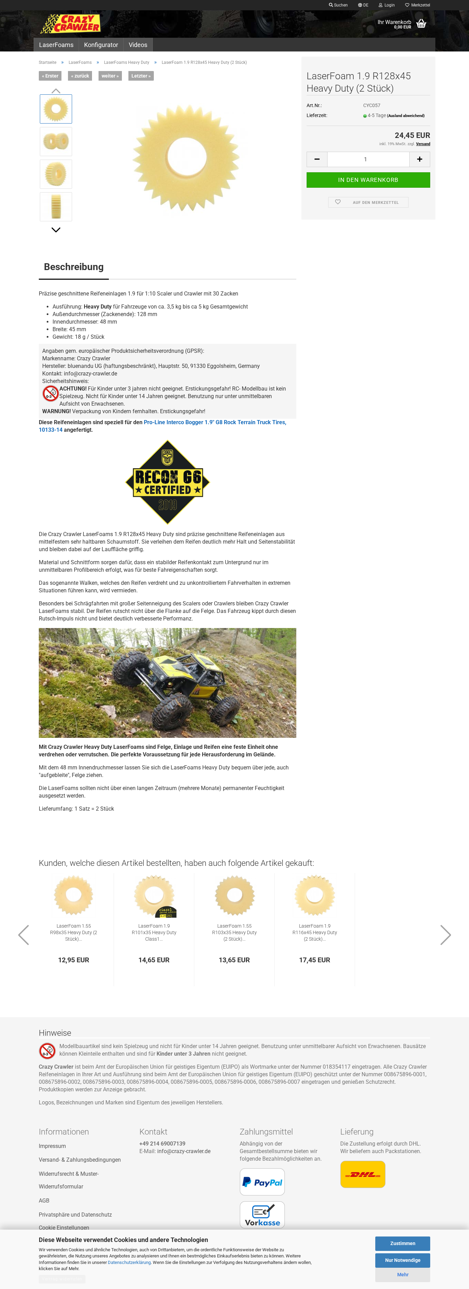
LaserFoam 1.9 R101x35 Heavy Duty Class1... (154, 932)
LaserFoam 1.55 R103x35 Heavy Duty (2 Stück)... (234, 932)
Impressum (52, 1146)
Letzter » (141, 76)
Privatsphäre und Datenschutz (75, 1214)
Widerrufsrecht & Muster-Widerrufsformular (69, 1180)
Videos (138, 44)
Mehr (403, 1274)
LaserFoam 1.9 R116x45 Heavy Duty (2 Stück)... (315, 932)
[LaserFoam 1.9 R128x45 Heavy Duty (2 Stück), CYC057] (187, 157)
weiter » (110, 76)
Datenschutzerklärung (129, 1262)
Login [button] (388, 5)
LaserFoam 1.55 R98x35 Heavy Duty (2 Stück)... (73, 932)
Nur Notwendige (403, 1260)
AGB (44, 1200)
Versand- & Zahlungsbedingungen (80, 1160)
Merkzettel (419, 5)
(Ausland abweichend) (406, 116)
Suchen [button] (340, 5)
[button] (363, 5)
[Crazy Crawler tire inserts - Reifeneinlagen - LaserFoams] (84, 24)
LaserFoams (56, 44)
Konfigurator (101, 44)
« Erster (50, 76)
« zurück (80, 76)
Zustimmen (402, 1243)
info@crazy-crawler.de (183, 1151)
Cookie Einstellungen (64, 1227)
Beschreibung (74, 266)
